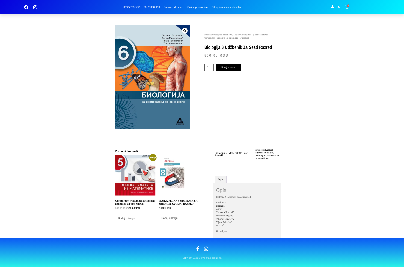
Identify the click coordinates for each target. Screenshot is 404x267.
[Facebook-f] (197, 248)
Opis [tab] (220, 179)
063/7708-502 (131, 7)
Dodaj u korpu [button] (126, 218)
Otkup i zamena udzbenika (226, 7)
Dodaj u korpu (228, 67)
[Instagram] (206, 248)
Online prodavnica (197, 7)
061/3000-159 (152, 7)
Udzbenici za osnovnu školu (226, 35)
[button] (339, 7)
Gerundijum (245, 35)
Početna (208, 35)
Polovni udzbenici (173, 7)
